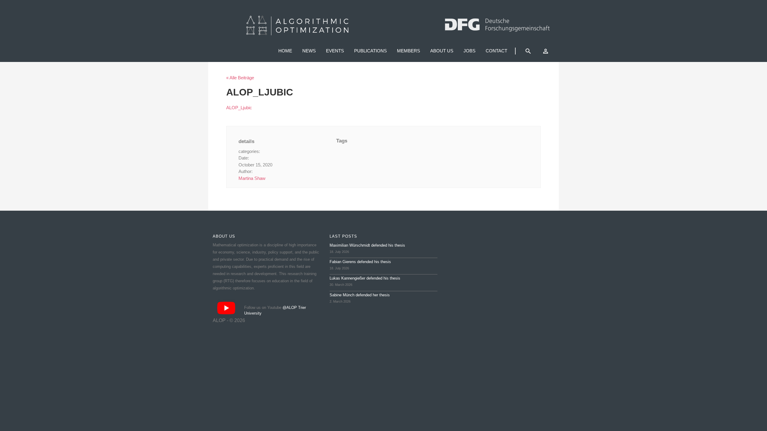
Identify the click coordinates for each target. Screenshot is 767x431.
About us (441, 50)
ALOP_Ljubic (239, 107)
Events (335, 50)
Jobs (469, 50)
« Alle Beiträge (240, 77)
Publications (370, 50)
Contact (496, 50)
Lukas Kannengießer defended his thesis (365, 278)
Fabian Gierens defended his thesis (360, 261)
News (309, 50)
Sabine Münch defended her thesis (360, 295)
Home (285, 50)
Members (408, 50)
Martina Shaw (251, 178)
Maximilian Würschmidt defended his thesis (367, 245)
